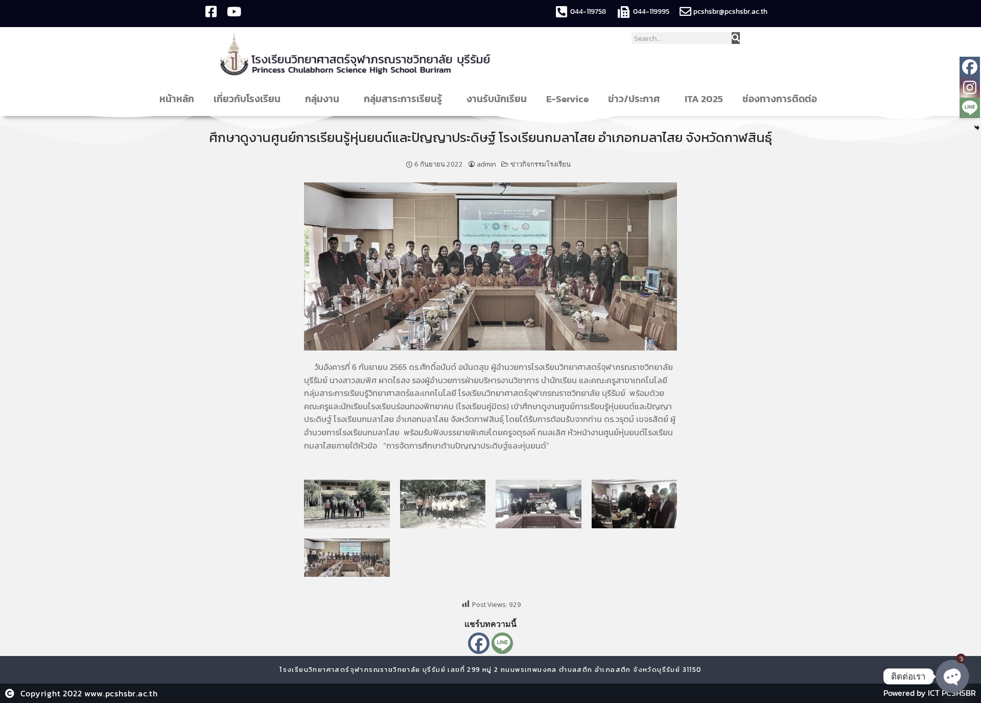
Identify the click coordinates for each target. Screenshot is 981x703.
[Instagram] (970, 87)
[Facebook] (478, 643)
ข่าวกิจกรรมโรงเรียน (540, 164)
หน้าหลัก (176, 98)
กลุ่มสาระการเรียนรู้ (403, 98)
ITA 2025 (704, 98)
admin (486, 164)
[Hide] (977, 128)
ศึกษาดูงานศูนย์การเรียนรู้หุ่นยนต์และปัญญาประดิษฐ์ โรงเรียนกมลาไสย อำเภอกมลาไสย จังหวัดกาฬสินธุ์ (490, 137)
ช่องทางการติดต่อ (779, 98)
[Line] (502, 643)
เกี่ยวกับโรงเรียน (247, 98)
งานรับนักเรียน (496, 98)
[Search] (736, 38)
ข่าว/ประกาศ (634, 98)
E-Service (567, 98)
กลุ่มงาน (322, 98)
